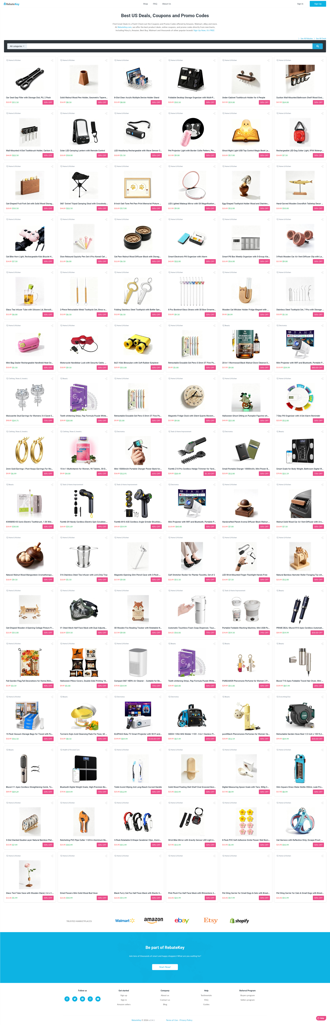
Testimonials (206, 995)
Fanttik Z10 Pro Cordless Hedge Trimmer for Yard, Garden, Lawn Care (200, 469)
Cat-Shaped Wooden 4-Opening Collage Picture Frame (31, 628)
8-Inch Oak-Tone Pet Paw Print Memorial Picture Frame (140, 203)
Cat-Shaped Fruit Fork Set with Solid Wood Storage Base (32, 203)
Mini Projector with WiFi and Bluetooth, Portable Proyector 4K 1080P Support (203, 522)
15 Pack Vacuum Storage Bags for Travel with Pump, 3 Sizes (34, 734)
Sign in (124, 1000)
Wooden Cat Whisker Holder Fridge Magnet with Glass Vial (249, 309)
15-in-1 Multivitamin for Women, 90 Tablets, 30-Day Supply (87, 469)
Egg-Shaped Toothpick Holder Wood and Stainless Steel (248, 203)
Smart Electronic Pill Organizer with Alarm (187, 256)
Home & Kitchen (15, 60)
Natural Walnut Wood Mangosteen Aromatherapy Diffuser (33, 575)
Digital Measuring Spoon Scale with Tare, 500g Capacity (248, 787)
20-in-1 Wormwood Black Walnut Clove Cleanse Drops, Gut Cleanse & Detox (257, 363)
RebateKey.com (124, 27)
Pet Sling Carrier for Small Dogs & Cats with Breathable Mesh (250, 893)
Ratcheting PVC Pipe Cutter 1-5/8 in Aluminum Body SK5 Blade (89, 840)
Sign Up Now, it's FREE (204, 30)
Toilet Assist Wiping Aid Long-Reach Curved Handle (138, 787)
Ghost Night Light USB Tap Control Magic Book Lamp (246, 150)
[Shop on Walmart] (124, 922)
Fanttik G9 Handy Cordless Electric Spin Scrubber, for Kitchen (88, 522)
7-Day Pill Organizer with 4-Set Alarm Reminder (298, 416)
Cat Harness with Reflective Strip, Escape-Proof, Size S (301, 840)
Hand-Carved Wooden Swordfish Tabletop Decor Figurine (302, 203)
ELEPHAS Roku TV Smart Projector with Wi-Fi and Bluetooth (142, 734)
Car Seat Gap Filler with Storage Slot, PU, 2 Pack (28, 97)
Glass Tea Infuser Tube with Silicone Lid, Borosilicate (30, 309)
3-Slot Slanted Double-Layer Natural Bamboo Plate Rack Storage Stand (39, 840)
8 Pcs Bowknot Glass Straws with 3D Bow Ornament (192, 309)
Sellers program (248, 1000)
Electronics (283, 325)
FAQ (155, 3)
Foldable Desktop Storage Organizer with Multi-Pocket (193, 97)
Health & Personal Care (71, 750)
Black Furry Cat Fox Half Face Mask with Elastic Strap (139, 893)
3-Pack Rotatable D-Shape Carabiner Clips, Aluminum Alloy (141, 840)
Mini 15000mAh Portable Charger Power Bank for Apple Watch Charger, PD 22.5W (152, 469)
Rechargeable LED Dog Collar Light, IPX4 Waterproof (300, 150)
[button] (52, 60)
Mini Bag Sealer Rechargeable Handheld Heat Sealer (30, 363)
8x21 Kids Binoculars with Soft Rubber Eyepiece (136, 363)
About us (165, 995)
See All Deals (320, 38)
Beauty (227, 325)
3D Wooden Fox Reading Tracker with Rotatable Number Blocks (143, 628)
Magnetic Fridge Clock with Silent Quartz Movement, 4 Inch (195, 416)
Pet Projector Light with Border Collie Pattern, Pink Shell (194, 150)
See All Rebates (306, 38)
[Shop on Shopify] (239, 922)
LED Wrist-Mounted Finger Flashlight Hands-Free (244, 575)
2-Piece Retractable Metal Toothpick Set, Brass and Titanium (88, 309)
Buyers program (247, 995)
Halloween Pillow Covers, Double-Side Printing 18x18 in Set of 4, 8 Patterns (95, 681)
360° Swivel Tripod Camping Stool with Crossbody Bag (85, 203)
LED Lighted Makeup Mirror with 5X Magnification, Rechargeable (198, 203)
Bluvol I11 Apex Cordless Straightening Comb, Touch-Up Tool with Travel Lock (42, 787)
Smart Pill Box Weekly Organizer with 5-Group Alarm (246, 256)
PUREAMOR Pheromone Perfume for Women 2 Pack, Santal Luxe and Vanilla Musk (260, 681)
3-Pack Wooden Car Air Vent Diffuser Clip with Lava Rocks (303, 256)
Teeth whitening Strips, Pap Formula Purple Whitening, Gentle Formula (92, 416)
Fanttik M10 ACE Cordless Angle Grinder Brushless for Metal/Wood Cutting (148, 522)
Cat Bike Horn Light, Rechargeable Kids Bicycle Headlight (32, 256)
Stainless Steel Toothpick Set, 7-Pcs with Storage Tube (301, 309)
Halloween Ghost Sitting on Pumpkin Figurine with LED (247, 416)
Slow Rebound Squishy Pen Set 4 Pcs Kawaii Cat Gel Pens (87, 256)
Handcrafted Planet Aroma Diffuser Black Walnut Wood (247, 522)
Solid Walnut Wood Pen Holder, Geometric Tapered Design (87, 97)
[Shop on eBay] (182, 922)
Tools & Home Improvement (181, 431)
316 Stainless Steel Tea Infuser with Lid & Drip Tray (84, 575)
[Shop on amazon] (153, 922)
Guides (206, 1004)
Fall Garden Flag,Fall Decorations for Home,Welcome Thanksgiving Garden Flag (43, 681)
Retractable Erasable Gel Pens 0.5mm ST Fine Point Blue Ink (196, 363)
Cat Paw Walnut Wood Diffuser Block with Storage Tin (139, 256)
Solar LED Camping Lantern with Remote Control (82, 150)
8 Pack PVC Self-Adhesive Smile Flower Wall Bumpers (247, 840)
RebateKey (136, 1020)
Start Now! (165, 967)
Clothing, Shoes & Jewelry (18, 378)
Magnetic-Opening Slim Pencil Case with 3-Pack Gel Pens (140, 575)
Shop (145, 3)
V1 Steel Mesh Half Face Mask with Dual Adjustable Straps (87, 628)
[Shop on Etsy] (210, 922)
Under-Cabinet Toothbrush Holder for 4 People (243, 97)
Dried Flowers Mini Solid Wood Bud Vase (79, 893)
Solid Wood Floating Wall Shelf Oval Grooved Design (192, 787)
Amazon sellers (124, 1004)
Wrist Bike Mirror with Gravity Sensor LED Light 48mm (193, 840)
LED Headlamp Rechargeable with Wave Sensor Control (140, 150)
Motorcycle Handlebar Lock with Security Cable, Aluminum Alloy (89, 363)
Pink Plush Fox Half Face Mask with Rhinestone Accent (193, 893)
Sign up (123, 995)
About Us (166, 3)
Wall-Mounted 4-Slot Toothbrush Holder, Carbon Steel (31, 150)
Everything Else (284, 697)
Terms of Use (172, 1020)
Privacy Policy (186, 1020)
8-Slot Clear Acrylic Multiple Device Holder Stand (136, 97)
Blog (165, 1004)
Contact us (165, 1000)
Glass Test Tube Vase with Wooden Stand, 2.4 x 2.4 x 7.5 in (33, 893)
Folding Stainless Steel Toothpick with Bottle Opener (138, 309)
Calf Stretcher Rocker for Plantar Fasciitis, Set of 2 (191, 575)
